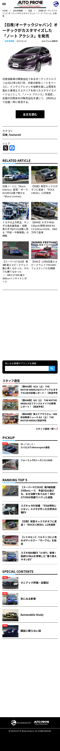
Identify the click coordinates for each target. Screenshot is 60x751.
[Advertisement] (30, 325)
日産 (5, 135)
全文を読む (30, 114)
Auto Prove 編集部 (50, 41)
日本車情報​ (9, 41)
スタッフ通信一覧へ (46, 428)
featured (15, 135)
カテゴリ (7, 131)
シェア (6, 143)
